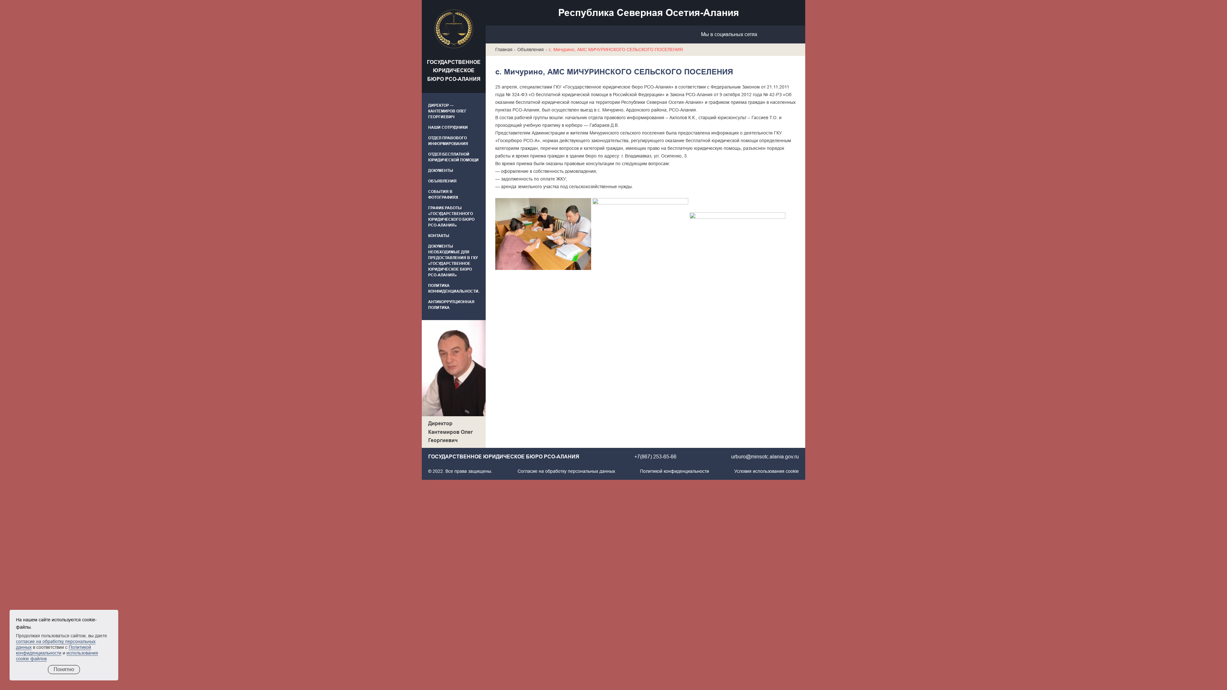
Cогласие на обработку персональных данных (566, 471)
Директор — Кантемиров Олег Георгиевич (447, 111)
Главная (504, 49)
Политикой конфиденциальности (674, 471)
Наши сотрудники (448, 127)
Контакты (438, 236)
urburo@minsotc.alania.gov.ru (765, 456)
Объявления (442, 181)
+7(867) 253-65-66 (655, 456)
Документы (440, 170)
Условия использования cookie (766, 471)
